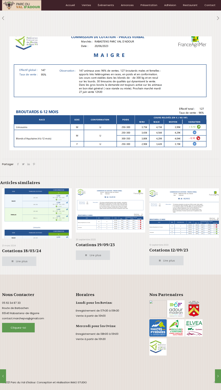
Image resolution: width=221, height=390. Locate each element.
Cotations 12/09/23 (168, 250)
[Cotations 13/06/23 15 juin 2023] (3, 376)
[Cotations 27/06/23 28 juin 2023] (218, 376)
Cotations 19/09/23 (95, 245)
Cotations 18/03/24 (21, 251)
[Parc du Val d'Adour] (21, 5)
